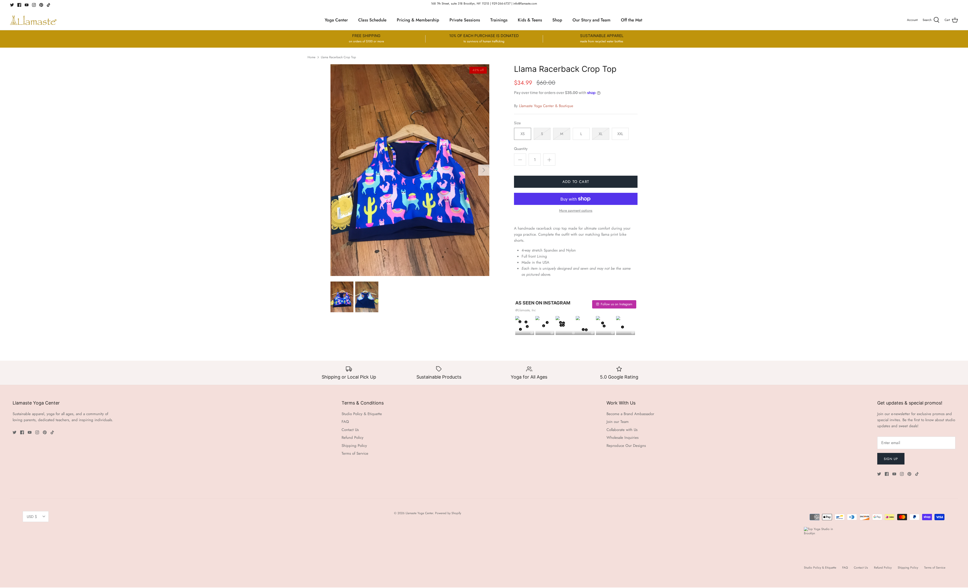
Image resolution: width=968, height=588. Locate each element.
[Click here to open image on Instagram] (532, 333)
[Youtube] (26, 5)
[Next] (483, 170)
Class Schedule (372, 20)
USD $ (32, 516)
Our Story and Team (591, 20)
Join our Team (618, 421)
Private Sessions (464, 20)
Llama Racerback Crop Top (338, 57)
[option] (409, 170)
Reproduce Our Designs (626, 445)
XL (600, 134)
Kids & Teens (530, 20)
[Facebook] (19, 5)
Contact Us (350, 429)
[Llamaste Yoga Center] (33, 20)
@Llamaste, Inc (525, 310)
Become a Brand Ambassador (630, 414)
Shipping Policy (354, 445)
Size (517, 123)
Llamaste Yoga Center (419, 513)
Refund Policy (353, 437)
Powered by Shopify (448, 513)
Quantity (521, 148)
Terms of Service (355, 453)
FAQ (345, 421)
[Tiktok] (48, 5)
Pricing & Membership (418, 20)
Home (311, 57)
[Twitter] (12, 5)
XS (523, 134)
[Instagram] (34, 5)
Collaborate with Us (622, 429)
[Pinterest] (41, 5)
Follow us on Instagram (616, 304)
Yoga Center (336, 20)
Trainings (498, 20)
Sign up (891, 458)
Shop (557, 20)
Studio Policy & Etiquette (362, 414)
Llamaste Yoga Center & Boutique (546, 106)
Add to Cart (575, 181)
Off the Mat (631, 20)
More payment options (575, 210)
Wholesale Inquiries (623, 437)
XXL (620, 134)
